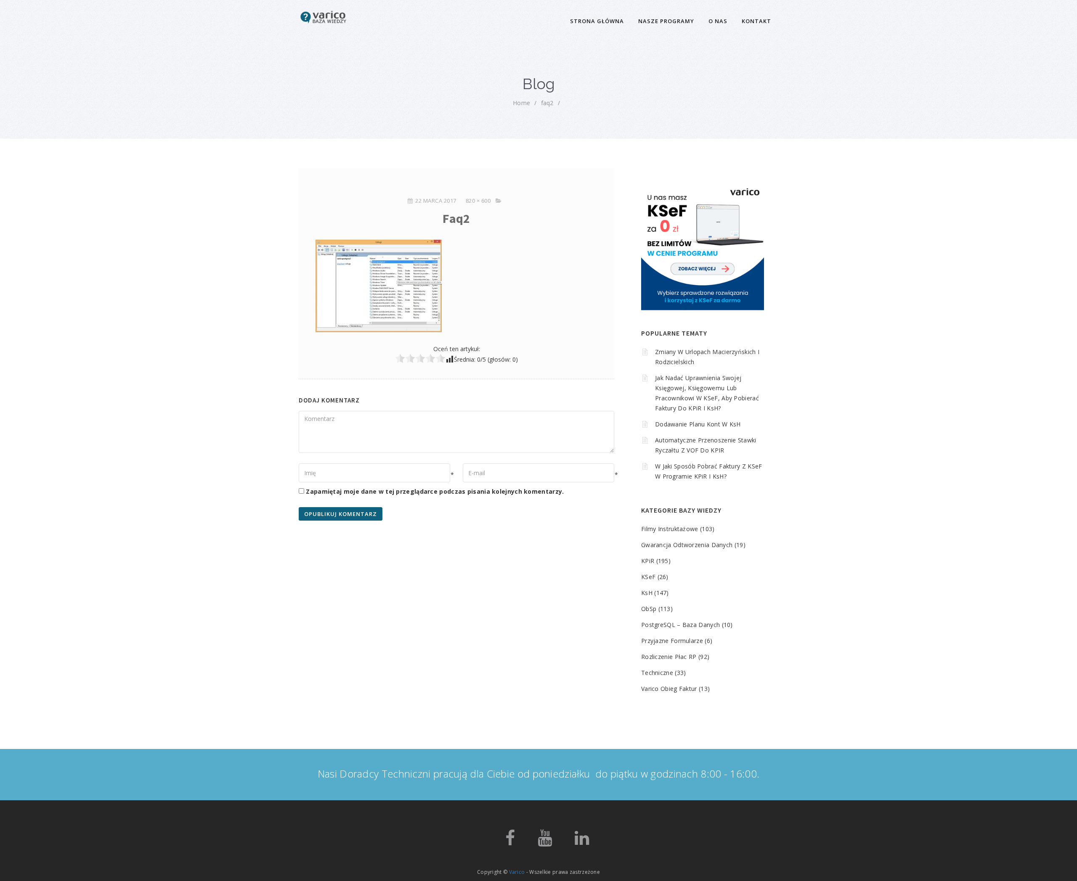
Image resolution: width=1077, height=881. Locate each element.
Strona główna (597, 21)
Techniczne (657, 673)
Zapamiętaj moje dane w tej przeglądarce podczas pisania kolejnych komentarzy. (435, 491)
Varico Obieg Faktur (669, 689)
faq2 (547, 103)
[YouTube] (544, 842)
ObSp (648, 609)
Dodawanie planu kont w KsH (698, 424)
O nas (717, 21)
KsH (647, 593)
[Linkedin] (582, 842)
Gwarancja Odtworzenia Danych (686, 545)
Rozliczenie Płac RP (669, 657)
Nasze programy (666, 21)
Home (521, 103)
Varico (517, 872)
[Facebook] (510, 842)
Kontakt (756, 21)
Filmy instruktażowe (669, 529)
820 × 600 (478, 200)
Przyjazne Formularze (672, 641)
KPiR (647, 561)
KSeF (648, 577)
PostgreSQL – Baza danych (680, 625)
